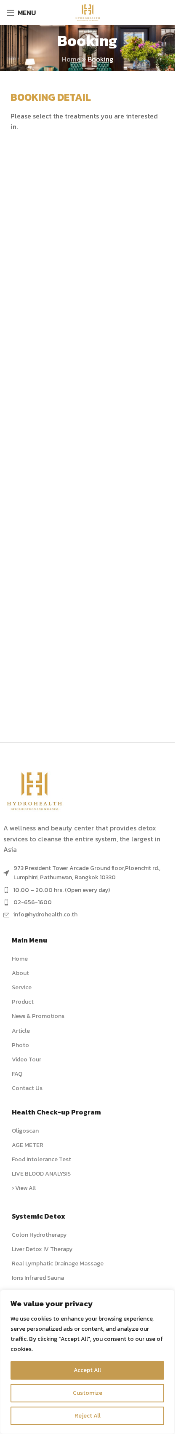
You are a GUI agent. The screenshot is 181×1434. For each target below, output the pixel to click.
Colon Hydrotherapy (39, 1234)
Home (71, 59)
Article (21, 1030)
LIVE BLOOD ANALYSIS (41, 1173)
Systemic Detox (38, 1216)
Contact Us (27, 1088)
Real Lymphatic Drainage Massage (58, 1263)
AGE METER (27, 1145)
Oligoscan (25, 1130)
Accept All (87, 1370)
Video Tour (26, 1059)
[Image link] (35, 790)
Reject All (88, 1415)
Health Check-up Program (56, 1112)
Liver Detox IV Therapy (42, 1249)
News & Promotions (38, 1016)
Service (22, 987)
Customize (87, 1392)
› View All (24, 1188)
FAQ (17, 1073)
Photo (20, 1045)
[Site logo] (87, 12)
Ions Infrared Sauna (38, 1277)
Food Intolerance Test (41, 1159)
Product (23, 1001)
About (20, 973)
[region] (87, 1362)
